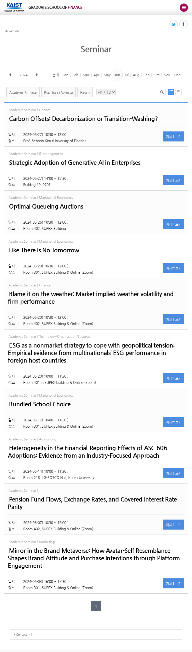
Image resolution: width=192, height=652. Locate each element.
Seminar (14, 31)
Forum (85, 92)
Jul (126, 75)
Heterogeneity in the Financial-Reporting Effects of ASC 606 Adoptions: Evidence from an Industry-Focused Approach (87, 451)
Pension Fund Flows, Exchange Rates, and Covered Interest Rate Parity (92, 503)
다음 (36, 75)
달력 (178, 92)
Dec (177, 75)
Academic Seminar (23, 92)
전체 (55, 75)
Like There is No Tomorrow (44, 250)
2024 (24, 75)
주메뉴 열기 (184, 8)
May (107, 75)
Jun (117, 75)
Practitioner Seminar (58, 92)
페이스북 (183, 24)
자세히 (174, 137)
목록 (171, 92)
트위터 (174, 24)
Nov (167, 75)
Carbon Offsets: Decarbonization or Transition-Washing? (83, 118)
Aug (136, 75)
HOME (6, 31)
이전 (10, 75)
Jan (65, 75)
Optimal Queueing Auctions (46, 206)
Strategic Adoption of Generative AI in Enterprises (74, 162)
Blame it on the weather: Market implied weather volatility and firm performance (91, 297)
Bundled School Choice (39, 404)
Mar (85, 75)
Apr (96, 75)
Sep (147, 75)
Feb (75, 75)
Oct (157, 75)
